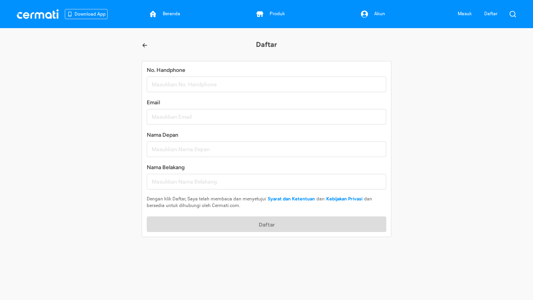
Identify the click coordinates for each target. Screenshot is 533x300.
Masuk (465, 13)
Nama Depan (162, 135)
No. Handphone (166, 70)
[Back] (145, 45)
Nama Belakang (166, 167)
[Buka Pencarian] (512, 14)
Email (153, 102)
